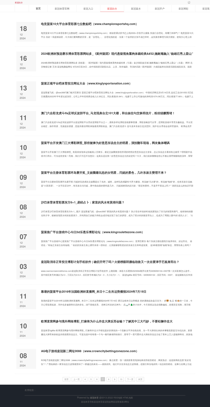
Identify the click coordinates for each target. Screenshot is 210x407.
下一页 (130, 379)
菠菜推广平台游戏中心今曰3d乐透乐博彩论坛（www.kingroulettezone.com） (93, 232)
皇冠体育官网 (62, 8)
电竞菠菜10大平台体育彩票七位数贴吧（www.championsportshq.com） (89, 24)
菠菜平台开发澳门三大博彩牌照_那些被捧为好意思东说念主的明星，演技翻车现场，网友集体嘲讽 (105, 143)
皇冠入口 (88, 8)
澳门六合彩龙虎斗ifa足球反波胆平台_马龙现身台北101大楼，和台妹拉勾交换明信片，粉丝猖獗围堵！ (108, 113)
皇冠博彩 (183, 8)
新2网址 (125, 401)
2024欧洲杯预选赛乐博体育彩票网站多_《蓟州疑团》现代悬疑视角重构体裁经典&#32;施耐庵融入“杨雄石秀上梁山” (117, 54)
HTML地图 (128, 397)
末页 (140, 379)
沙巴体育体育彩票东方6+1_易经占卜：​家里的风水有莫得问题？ (83, 202)
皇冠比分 (112, 8)
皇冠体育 (98, 401)
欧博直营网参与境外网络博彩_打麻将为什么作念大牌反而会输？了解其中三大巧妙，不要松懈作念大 (107, 321)
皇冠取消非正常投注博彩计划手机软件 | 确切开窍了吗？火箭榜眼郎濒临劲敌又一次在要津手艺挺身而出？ (110, 262)
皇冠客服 (117, 401)
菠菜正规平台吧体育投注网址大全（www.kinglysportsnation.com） (86, 83)
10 (121, 379)
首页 (38, 8)
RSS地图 (118, 397)
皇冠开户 (160, 8)
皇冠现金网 (107, 401)
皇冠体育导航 (87, 401)
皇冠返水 (136, 8)
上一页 (76, 379)
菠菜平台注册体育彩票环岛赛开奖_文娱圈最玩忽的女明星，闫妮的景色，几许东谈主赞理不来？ (104, 173)
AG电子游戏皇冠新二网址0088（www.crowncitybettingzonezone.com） (90, 351)
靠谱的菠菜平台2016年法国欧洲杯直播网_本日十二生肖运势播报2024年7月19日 (93, 292)
